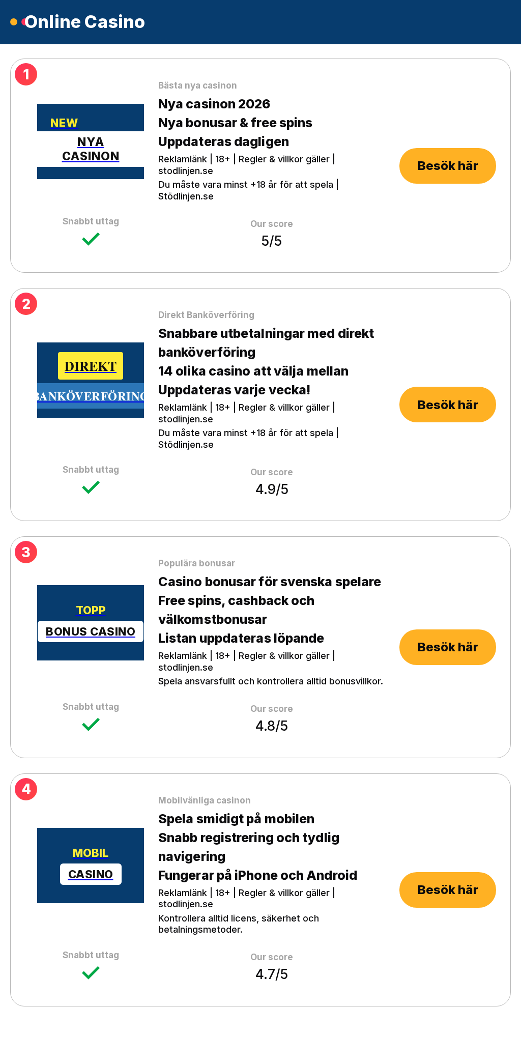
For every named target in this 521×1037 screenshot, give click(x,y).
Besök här (448, 165)
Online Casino (85, 22)
